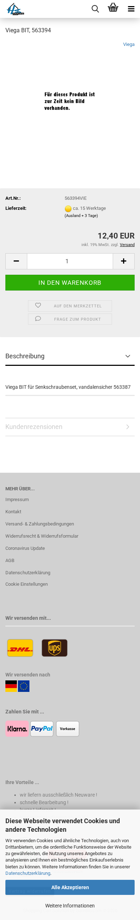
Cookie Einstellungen (26, 584)
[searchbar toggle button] (95, 9)
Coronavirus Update (25, 548)
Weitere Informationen (70, 906)
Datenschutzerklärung (27, 873)
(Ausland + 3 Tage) (81, 215)
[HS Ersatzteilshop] (12, 9)
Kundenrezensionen (33, 426)
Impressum (17, 499)
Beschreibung (25, 356)
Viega (129, 44)
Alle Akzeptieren (70, 887)
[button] (16, 261)
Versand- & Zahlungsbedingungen (39, 524)
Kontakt (13, 511)
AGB (9, 560)
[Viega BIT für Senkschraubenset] (70, 94)
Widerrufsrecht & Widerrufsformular (41, 536)
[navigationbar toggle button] (131, 9)
